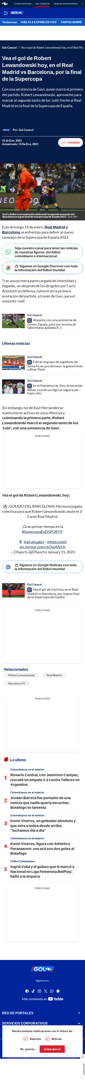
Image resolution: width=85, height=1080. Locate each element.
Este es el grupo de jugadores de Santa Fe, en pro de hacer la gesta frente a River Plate (55, 365)
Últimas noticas (22, 4)
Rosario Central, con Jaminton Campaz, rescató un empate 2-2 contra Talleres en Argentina (45, 780)
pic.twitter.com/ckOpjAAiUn (43, 547)
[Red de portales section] (79, 1013)
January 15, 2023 (61, 552)
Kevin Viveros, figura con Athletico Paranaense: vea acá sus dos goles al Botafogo (42, 848)
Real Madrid (54, 675)
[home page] (5, 3)
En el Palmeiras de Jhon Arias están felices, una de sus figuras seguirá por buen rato (55, 389)
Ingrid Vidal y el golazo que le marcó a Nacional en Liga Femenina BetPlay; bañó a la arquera (42, 871)
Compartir (73, 142)
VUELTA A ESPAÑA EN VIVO (39, 22)
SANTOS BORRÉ (71, 22)
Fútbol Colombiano (22, 861)
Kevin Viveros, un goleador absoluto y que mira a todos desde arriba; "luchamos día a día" (43, 825)
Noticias (56, 1038)
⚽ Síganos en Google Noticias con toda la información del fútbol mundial (46, 567)
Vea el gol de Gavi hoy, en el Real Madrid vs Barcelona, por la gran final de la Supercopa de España (53, 593)
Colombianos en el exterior (27, 769)
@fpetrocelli (57, 542)
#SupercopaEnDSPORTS (42, 531)
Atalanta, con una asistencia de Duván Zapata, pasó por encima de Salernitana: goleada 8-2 (51, 323)
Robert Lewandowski (21, 675)
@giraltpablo (34, 542)
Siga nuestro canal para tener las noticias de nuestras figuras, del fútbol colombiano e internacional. (46, 252)
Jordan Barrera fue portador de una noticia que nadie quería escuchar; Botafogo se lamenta (40, 802)
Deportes (35, 1038)
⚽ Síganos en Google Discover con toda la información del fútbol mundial (46, 268)
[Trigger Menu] (5, 13)
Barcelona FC (16, 683)
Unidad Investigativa (66, 4)
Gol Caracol (42, 4)
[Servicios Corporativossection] (79, 1023)
